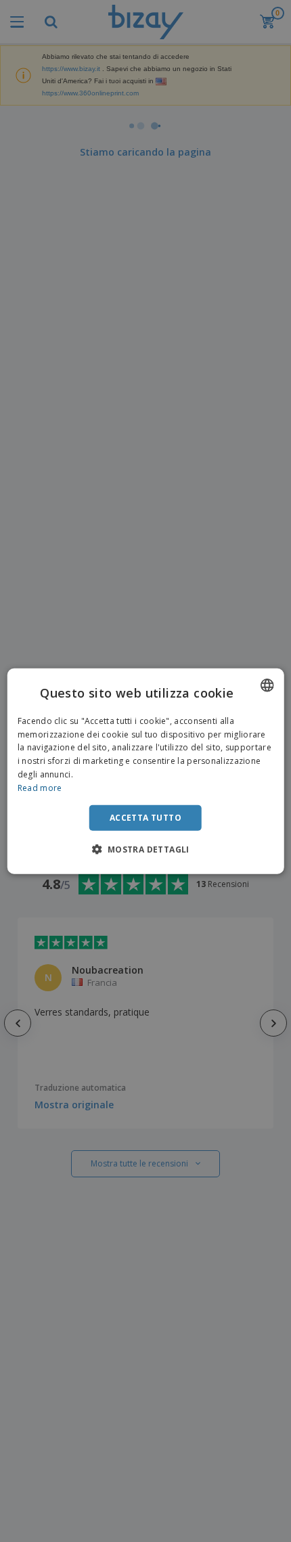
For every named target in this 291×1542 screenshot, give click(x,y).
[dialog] (145, 771)
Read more (40, 788)
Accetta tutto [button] (145, 817)
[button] (145, 849)
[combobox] (266, 684)
